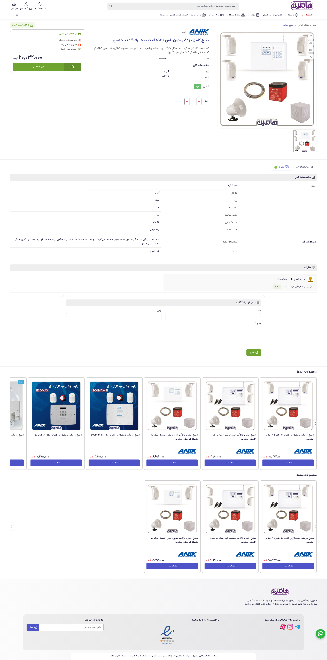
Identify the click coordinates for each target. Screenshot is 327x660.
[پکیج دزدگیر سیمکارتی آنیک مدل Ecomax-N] (114, 405)
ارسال (31, 627)
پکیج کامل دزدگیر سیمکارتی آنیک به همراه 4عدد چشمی (232, 437)
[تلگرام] (297, 627)
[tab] (304, 167)
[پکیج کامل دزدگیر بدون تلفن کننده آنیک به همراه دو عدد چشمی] (172, 405)
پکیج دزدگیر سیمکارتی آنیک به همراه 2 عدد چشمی (290, 437)
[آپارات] (283, 627)
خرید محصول (38, 66)
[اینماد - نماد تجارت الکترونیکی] (167, 635)
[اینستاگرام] (290, 627)
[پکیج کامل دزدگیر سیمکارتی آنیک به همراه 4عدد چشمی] (230, 405)
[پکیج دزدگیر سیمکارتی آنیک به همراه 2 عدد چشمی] (288, 405)
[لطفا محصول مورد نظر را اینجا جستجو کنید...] (110, 6)
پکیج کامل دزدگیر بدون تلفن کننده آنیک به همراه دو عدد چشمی (174, 437)
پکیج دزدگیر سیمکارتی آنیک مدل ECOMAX (58, 435)
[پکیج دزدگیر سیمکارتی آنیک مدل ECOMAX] (56, 405)
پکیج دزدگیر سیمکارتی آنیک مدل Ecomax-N (115, 435)
